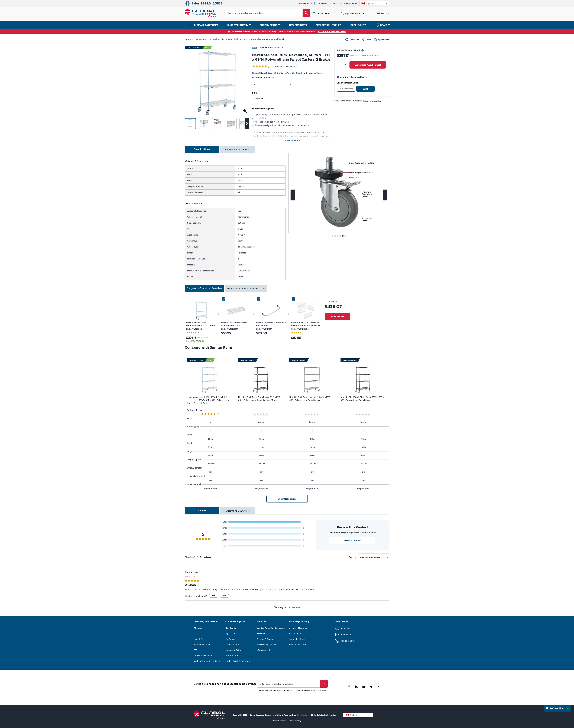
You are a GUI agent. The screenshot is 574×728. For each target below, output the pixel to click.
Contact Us (322, 3)
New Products (295, 633)
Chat (334, 3)
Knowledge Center (349, 3)
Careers (197, 633)
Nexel (254, 47)
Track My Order (232, 644)
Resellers (261, 633)
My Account (230, 633)
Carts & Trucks (202, 39)
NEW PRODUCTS (298, 25)
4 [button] (254, 84)
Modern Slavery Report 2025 (207, 661)
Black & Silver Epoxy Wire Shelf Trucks (267, 39)
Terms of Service (320, 690)
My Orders (230, 639)
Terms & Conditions (281, 720)
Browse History (305, 3)
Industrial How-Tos (297, 644)
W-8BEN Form (231, 655)
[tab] (202, 149)
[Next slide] (385, 195)
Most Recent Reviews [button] (370, 557)
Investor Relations (202, 644)
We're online (557, 708)
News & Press (199, 639)
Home (188, 39)
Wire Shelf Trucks (236, 39)
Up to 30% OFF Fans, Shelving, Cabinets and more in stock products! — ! (289, 32)
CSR (195, 650)
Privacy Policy (304, 690)
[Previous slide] (293, 195)
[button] (374, 3)
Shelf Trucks (218, 39)
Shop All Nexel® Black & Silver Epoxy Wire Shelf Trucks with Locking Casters (287, 73)
